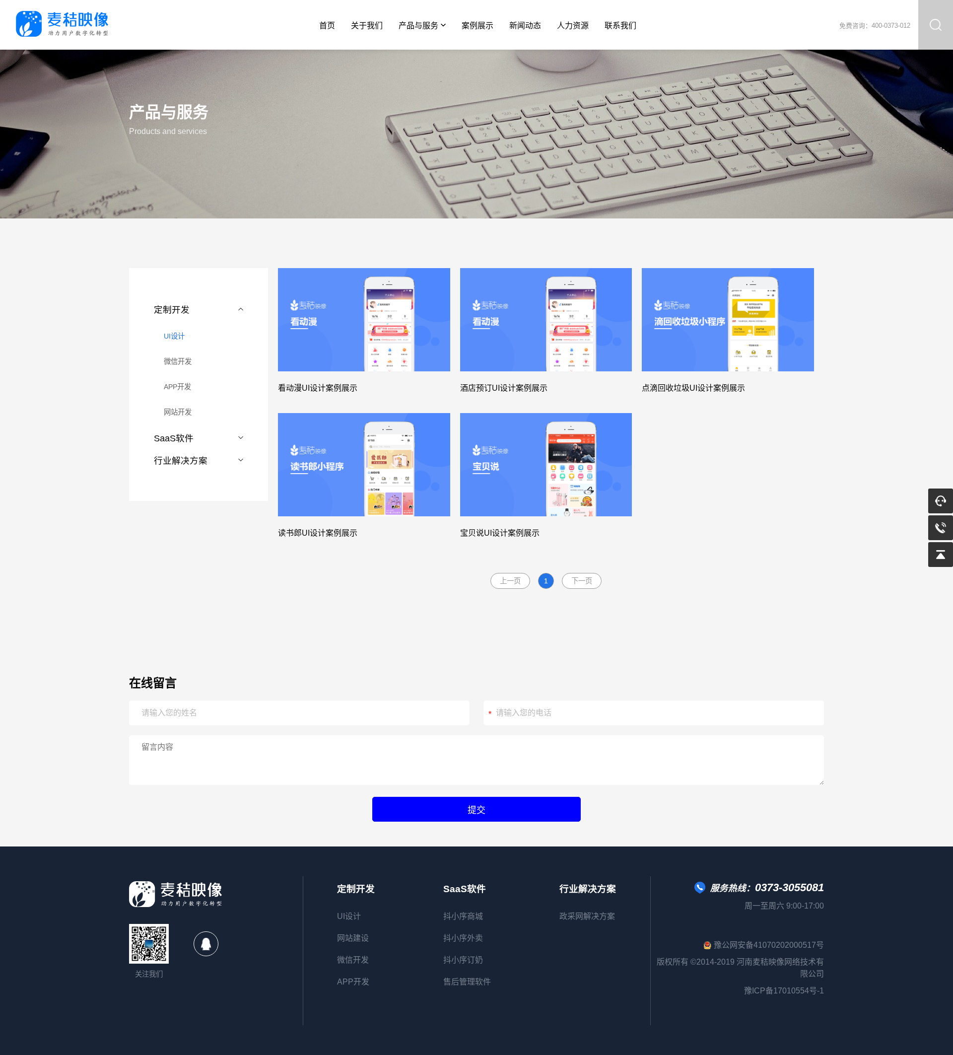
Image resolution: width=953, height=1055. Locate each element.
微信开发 (178, 361)
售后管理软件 (467, 982)
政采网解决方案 (587, 916)
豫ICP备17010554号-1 (784, 990)
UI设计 (174, 336)
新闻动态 (525, 25)
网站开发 (178, 412)
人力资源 (573, 25)
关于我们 (367, 25)
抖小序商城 (463, 916)
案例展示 (477, 25)
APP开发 (177, 387)
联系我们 (620, 25)
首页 (327, 25)
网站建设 (353, 938)
